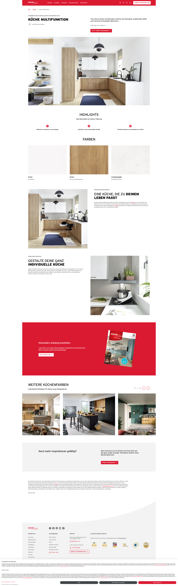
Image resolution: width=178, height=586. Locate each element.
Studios (56, 484)
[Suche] (130, 3)
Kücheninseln (31, 557)
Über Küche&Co (52, 537)
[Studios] (120, 3)
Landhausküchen (32, 542)
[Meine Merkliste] (123, 3)
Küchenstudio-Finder (53, 549)
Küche (133, 202)
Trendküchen (31, 547)
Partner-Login (54, 552)
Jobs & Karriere (52, 539)
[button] (49, 2)
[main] (89, 253)
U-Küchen (30, 554)
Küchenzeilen (31, 549)
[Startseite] (29, 9)
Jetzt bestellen (45, 354)
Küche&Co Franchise (53, 544)
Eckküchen (30, 552)
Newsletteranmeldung (78, 551)
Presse (50, 542)
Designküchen (31, 544)
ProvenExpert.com (122, 538)
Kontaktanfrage (74, 541)
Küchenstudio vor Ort (108, 486)
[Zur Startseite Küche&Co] (33, 2)
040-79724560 (76, 547)
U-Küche (116, 205)
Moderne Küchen (32, 539)
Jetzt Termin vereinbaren (100, 30)
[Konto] (127, 3)
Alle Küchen (31, 537)
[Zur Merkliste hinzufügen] (29, 24)
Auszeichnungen (52, 547)
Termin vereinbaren (140, 2)
